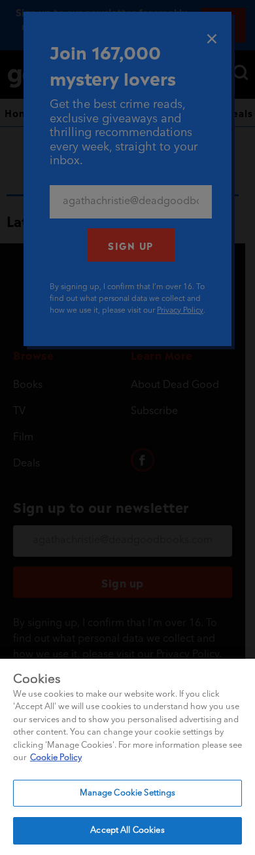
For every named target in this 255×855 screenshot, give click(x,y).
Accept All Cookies (127, 830)
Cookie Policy (56, 758)
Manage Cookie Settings (128, 793)
